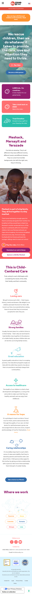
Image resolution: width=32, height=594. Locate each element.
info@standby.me (18, 552)
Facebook (12, 542)
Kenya (22, 516)
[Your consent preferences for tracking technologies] (29, 591)
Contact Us (6, 580)
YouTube (20, 542)
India (21, 527)
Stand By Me (16, 3)
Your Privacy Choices (14, 589)
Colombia (10, 521)
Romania (22, 521)
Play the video (15, 245)
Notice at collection (9, 592)
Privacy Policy (19, 580)
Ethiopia (11, 527)
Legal (12, 580)
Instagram (16, 542)
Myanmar (11, 516)
